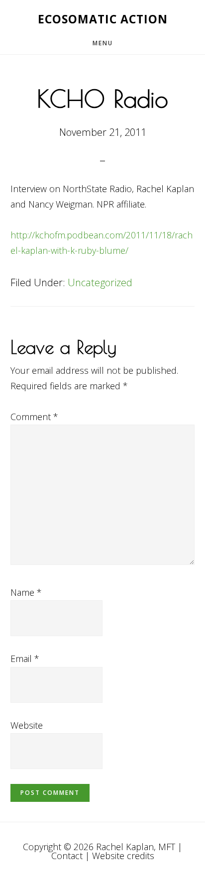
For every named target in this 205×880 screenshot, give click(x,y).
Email (24, 658)
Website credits (123, 856)
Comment (34, 417)
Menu (103, 43)
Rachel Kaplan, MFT (135, 847)
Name (26, 592)
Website (26, 725)
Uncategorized (100, 282)
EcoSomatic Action (103, 19)
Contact (67, 856)
